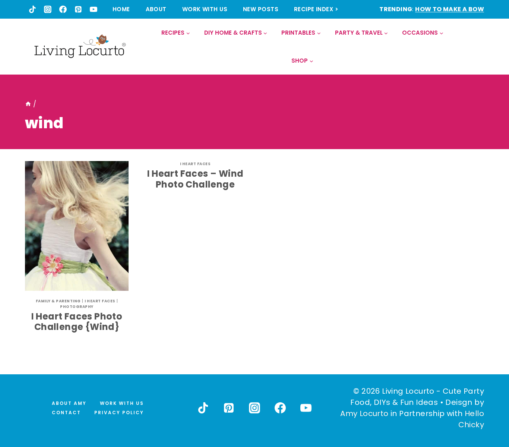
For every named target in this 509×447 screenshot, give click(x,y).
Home (121, 9)
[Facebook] (63, 9)
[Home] (28, 104)
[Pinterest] (78, 9)
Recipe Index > (316, 9)
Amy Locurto (364, 413)
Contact (66, 412)
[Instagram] (47, 9)
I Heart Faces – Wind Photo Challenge (195, 179)
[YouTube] (93, 9)
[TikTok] (32, 9)
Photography (77, 306)
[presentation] (77, 226)
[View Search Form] (478, 47)
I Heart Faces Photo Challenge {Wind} (77, 321)
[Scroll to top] (487, 414)
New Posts (260, 9)
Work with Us (204, 9)
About (156, 9)
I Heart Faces (100, 301)
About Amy (69, 403)
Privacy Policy (119, 412)
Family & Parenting (58, 301)
